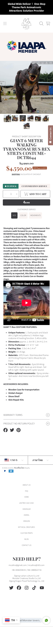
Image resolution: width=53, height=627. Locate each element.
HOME (26, 497)
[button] (5, 23)
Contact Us (50, 134)
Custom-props (26, 533)
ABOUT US (27, 485)
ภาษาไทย (38, 460)
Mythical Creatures (26, 527)
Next (50, 87)
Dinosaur (27, 509)
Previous (3, 87)
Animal (26, 515)
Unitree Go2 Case (26, 503)
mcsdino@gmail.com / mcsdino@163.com (26, 565)
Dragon (26, 521)
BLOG (26, 539)
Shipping (16, 174)
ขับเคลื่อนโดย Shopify (22, 468)
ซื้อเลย (26, 202)
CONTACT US (26, 545)
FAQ (26, 491)
